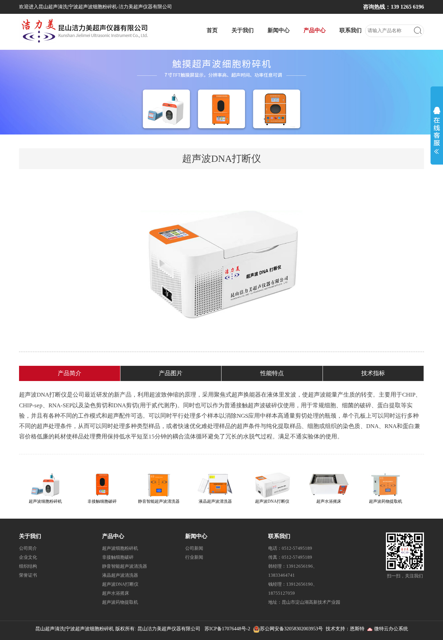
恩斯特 (357, 628)
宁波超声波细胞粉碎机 (89, 628)
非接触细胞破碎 (118, 557)
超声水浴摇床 (115, 593)
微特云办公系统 (390, 628)
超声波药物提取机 (120, 602)
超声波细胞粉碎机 (120, 548)
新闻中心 (279, 30)
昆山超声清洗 (49, 628)
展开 (437, 128)
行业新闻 (194, 557)
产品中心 (315, 30)
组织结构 (28, 566)
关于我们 (243, 30)
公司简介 (28, 548)
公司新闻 (194, 548)
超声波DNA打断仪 (120, 584)
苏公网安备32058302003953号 (291, 628)
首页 (212, 30)
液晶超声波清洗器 (120, 575)
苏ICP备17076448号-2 (227, 628)
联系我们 (351, 30)
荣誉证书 (28, 575)
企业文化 (28, 557)
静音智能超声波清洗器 (124, 566)
